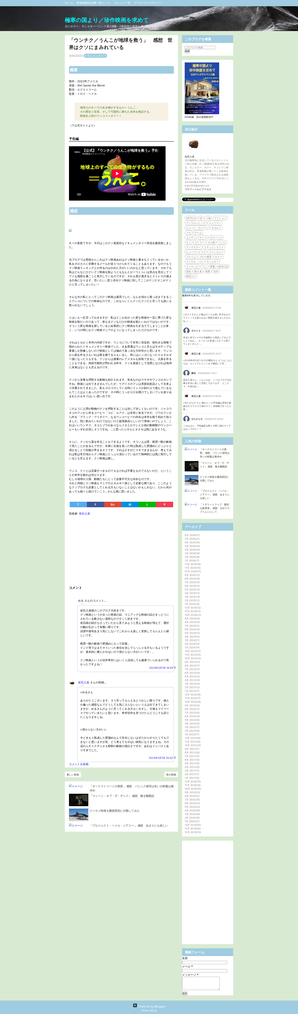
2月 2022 (192, 730)
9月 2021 (191, 748)
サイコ (203, 237)
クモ (188, 232)
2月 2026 (192, 556)
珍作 (215, 271)
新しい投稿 (73, 774)
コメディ (191, 237)
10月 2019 (192, 832)
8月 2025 (192, 578)
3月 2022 (192, 727)
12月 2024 (192, 607)
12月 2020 (192, 781)
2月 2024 (192, 643)
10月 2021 (192, 745)
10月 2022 (192, 701)
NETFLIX (191, 218)
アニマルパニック (196, 222)
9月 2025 (192, 574)
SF (201, 218)
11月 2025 (192, 567)
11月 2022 (192, 698)
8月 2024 (192, 622)
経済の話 (223, 266)
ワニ (204, 266)
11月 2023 (192, 654)
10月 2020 (192, 788)
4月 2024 (192, 636)
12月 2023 (192, 651)
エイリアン (215, 222)
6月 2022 (192, 716)
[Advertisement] (121, 549)
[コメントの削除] (175, 667)
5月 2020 (192, 806)
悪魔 (212, 266)
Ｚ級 (208, 218)
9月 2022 (192, 705)
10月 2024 (192, 614)
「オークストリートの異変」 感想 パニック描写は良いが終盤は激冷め (215, 453)
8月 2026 (192, 535)
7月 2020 (192, 799)
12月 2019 (192, 824)
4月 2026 (192, 549)
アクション (220, 218)
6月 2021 (192, 759)
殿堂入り (191, 276)
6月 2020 (192, 803)
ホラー (218, 256)
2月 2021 (191, 774)
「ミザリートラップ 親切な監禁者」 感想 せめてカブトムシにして (215, 508)
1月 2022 (191, 734)
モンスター (213, 261)
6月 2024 (192, 629)
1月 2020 (192, 821)
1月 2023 (191, 690)
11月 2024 (192, 611)
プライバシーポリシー (148, 2)
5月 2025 (192, 589)
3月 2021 (191, 770)
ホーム (69, 2)
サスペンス (216, 237)
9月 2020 (192, 792)
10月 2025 (192, 571)
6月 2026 (192, 542)
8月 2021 (192, 752)
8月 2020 (192, 795)
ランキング (192, 266)
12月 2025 (192, 564)
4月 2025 (192, 593)
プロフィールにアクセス (198, 189)
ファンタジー (216, 251)
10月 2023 (192, 658)
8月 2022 (192, 709)
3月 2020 (192, 814)
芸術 (188, 271)
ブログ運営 (205, 256)
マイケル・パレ (194, 261)
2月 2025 (192, 600)
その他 (211, 242)
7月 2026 (192, 538)
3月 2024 (192, 640)
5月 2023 (192, 676)
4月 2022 (192, 723)
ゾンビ (222, 242)
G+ (113, 504)
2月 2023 (192, 687)
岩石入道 (83, 682)
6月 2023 (192, 672)
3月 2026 (192, 553)
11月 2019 (192, 828)
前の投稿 (171, 774)
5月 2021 (192, 763)
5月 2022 (192, 719)
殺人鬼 (198, 271)
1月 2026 (191, 560)
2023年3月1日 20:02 (161, 757)
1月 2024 (192, 647)
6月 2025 (192, 585)
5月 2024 (192, 632)
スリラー (199, 242)
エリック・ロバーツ (197, 227)
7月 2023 (192, 669)
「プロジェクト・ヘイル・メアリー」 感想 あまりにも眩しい (129, 825)
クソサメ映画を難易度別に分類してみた (115, 810)
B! (130, 504)
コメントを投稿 (78, 764)
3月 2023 (192, 683)
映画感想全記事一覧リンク (94, 2)
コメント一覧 (122, 2)
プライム (191, 256)
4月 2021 (192, 766)
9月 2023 (192, 661)
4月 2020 (192, 810)
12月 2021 (192, 737)
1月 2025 (192, 603)
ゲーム (198, 232)
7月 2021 (191, 756)
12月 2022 (192, 694)
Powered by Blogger (151, 1006)
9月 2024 (192, 618)
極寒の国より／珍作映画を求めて (107, 20)
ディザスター (193, 247)
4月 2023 (192, 680)
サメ (188, 242)
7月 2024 (192, 625)
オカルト (216, 227)
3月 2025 (192, 596)
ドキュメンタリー (95, 55)
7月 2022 (192, 712)
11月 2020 (192, 785)
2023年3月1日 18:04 (161, 667)
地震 (207, 271)
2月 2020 (192, 817)
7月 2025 (192, 582)
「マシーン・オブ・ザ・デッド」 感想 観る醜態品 (122, 796)
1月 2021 (191, 777)
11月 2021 (192, 741)
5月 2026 (192, 546)
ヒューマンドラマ (196, 251)
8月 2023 (192, 665)
